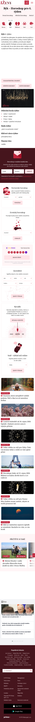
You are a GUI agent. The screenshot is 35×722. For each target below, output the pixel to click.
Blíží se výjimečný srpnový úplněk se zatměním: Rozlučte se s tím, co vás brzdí (15, 527)
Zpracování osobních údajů (23, 689)
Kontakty (20, 686)
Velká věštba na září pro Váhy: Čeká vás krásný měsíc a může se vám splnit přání (16, 449)
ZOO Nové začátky (18, 657)
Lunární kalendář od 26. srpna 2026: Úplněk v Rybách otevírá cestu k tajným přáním (16, 423)
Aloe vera (24, 661)
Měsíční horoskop (21, 15)
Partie (22, 655)
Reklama (6, 683)
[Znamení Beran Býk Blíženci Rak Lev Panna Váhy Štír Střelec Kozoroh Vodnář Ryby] (19, 171)
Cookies (6, 693)
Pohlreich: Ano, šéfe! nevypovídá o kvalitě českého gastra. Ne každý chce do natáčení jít (15, 624)
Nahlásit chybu (8, 700)
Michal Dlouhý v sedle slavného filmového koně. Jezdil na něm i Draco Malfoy (14, 563)
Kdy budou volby (9, 657)
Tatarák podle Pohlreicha (14, 661)
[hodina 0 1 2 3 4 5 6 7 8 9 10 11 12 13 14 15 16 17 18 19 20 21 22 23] (10, 283)
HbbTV (5, 686)
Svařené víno (26, 659)
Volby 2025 (19, 659)
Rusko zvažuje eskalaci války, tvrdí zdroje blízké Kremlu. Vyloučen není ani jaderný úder (17, 615)
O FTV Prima (7, 678)
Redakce (20, 695)
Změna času (17, 655)
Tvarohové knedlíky (8, 665)
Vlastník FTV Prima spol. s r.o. (9, 696)
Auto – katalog (27, 657)
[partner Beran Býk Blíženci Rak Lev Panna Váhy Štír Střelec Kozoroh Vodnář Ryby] (25, 197)
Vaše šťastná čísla (25, 248)
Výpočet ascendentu (23, 663)
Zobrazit (17, 238)
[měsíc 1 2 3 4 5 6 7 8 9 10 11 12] (17, 278)
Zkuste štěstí (17, 257)
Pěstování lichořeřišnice (12, 663)
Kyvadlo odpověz (17, 320)
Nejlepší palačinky (18, 665)
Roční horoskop (24, 86)
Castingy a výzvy (22, 683)
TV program (10, 655)
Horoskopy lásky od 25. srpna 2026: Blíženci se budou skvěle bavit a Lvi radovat (15, 475)
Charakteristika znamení (11, 81)
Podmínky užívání (9, 688)
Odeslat (29, 171)
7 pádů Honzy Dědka (11, 659)
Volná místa (7, 680)
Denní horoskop (8, 15)
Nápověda (20, 693)
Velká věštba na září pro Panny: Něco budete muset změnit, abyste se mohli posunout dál (15, 501)
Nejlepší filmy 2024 (17, 653)
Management (21, 678)
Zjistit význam (17, 296)
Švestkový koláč (27, 665)
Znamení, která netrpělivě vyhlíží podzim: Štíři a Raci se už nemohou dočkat (15, 398)
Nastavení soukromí (23, 700)
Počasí (26, 655)
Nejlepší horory (26, 653)
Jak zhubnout (9, 653)
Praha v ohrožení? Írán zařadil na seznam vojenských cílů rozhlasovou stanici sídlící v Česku (16, 632)
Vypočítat (17, 202)
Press (19, 680)
